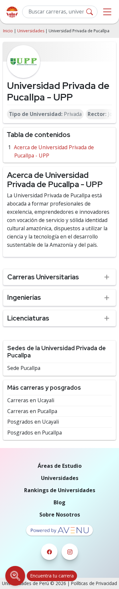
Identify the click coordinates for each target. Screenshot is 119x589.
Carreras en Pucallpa (32, 411)
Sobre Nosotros (59, 514)
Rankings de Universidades (59, 490)
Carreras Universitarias (43, 276)
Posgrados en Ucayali (33, 422)
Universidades (30, 31)
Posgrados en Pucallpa (34, 433)
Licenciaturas (28, 318)
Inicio (8, 31)
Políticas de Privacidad (94, 583)
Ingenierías (24, 297)
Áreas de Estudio (60, 465)
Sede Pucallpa (23, 368)
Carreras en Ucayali (30, 400)
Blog (59, 502)
